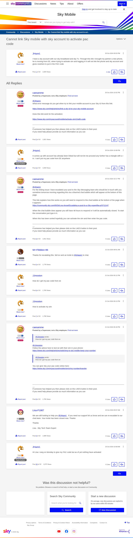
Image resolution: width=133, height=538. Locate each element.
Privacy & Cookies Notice (61, 522)
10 (37, 464)
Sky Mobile (66, 14)
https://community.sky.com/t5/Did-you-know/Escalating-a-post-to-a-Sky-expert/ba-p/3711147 (71, 205)
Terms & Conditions (44, 522)
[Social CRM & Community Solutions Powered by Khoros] (124, 531)
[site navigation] (7, 4)
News (53, 3)
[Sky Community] (21, 3)
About (70, 3)
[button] (123, 53)
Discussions (40, 3)
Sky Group (30, 525)
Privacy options (31, 522)
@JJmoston (39, 337)
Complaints (93, 522)
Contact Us (103, 522)
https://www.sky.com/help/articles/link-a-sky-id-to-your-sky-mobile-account (63, 109)
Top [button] (128, 523)
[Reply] (122, 72)
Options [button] (119, 39)
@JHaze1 (37, 101)
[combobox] (71, 22)
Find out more (73, 96)
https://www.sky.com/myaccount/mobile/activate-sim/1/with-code (59, 119)
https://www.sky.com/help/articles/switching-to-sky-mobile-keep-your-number (64, 351)
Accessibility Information (80, 522)
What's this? (20, 64)
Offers (80, 3)
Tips (62, 3)
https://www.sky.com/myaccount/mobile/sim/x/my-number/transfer (60, 369)
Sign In (122, 4)
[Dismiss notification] (124, 9)
